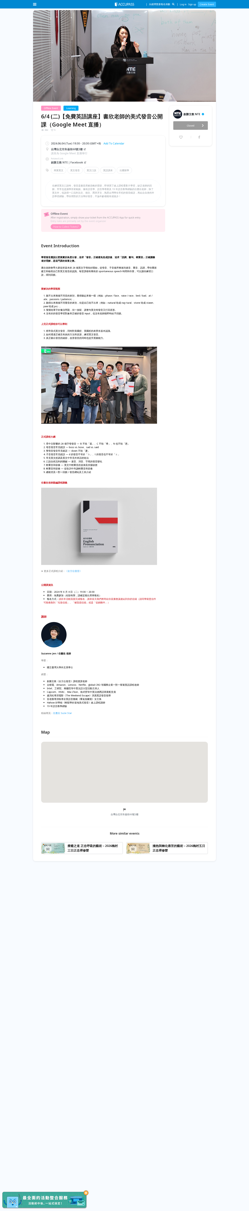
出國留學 (124, 170)
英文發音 (75, 170)
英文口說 (91, 170)
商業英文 (58, 170)
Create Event (207, 4)
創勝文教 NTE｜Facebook (67, 162)
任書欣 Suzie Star (62, 713)
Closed (190, 125)
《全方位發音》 (73, 571)
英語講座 (108, 170)
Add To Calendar (113, 143)
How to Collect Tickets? (66, 226)
